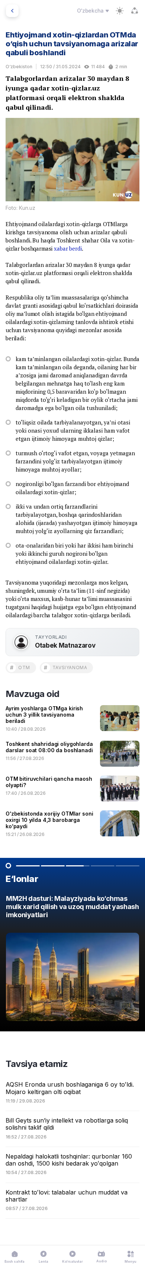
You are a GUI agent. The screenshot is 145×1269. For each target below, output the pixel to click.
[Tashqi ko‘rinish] (119, 10)
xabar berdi (67, 248)
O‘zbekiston (19, 66)
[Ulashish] (134, 10)
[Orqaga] (12, 10)
